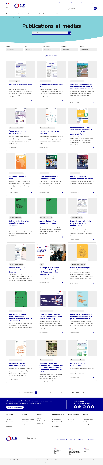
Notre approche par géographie (28, 419)
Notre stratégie (9, 419)
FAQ (86, 459)
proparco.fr (80, 439)
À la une (69, 416)
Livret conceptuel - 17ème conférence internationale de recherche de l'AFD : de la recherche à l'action (81, 131)
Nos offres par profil (41, 420)
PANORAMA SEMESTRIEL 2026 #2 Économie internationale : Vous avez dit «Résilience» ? (20, 318)
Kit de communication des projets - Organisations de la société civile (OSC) (51, 317)
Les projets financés (26, 424)
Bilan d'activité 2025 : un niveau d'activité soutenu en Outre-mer (20, 270)
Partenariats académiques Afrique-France (80, 269)
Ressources (72, 13)
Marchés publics (80, 3)
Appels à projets (69, 3)
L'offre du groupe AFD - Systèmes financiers (49, 178)
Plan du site (92, 459)
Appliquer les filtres (51, 55)
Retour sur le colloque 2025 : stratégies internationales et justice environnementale (81, 317)
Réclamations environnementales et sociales (74, 459)
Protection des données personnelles (24, 459)
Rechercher (95, 8)
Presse (87, 3)
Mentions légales (38, 459)
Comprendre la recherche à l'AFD (58, 416)
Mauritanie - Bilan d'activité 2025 (19, 178)
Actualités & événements (60, 13)
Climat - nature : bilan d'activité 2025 (78, 364)
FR (94, 3)
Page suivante (75, 392)
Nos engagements (9, 421)
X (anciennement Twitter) (79, 406)
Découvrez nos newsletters (14, 407)
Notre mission (9, 416)
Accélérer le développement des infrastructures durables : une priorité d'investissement (81, 87)
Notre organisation (10, 424)
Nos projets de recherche (57, 421)
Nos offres (30, 13)
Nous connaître (10, 13)
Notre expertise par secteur (27, 421)
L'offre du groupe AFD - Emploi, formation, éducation (81, 178)
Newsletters (70, 421)
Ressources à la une (87, 416)
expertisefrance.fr (61, 439)
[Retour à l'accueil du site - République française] (23, 5)
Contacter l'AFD (12, 459)
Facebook (75, 406)
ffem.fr (71, 439)
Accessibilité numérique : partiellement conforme (53, 459)
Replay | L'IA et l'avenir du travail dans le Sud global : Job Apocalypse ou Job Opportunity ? (50, 271)
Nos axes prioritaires (56, 419)
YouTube (84, 406)
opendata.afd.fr (91, 439)
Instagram (92, 406)
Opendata (85, 421)
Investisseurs (59, 3)
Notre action (21, 13)
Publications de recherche (88, 419)
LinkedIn (88, 406)
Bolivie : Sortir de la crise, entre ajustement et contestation (19, 223)
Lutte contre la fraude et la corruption (51, 462)
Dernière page (83, 392)
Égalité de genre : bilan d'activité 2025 (18, 132)
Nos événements (71, 419)
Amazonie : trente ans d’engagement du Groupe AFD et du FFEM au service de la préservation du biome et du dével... (51, 367)
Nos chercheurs (55, 426)
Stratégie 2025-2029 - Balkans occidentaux (17, 364)
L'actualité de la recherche (57, 424)
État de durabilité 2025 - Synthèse (49, 132)
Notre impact (24, 416)
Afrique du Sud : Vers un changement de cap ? (49, 222)
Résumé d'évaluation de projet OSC (20, 86)
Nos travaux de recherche (43, 13)
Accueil (7, 17)
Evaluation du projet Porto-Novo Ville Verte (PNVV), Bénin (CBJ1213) (81, 223)
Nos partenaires (9, 426)
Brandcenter (85, 424)
